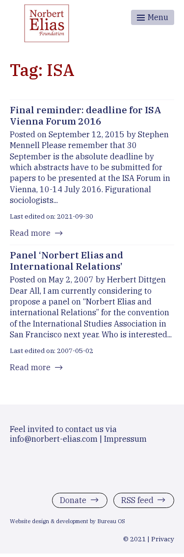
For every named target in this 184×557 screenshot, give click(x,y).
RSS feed (137, 500)
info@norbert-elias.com (54, 439)
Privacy (162, 539)
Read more (30, 233)
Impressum (125, 439)
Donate (73, 500)
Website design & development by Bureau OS (67, 521)
